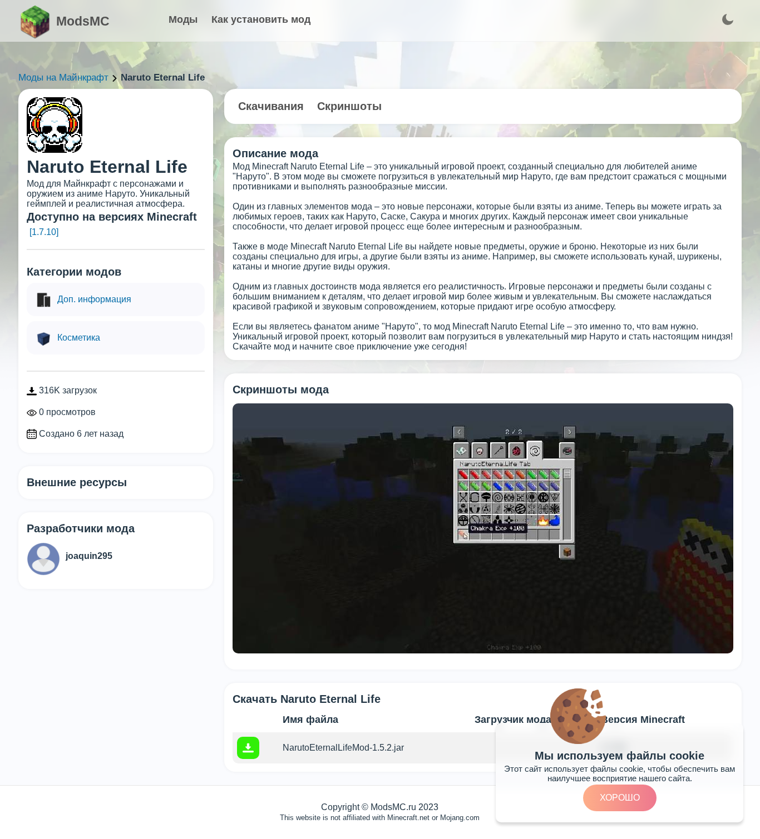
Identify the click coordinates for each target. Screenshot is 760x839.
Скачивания (271, 106)
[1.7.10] (43, 232)
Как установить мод (260, 19)
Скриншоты (349, 106)
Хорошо (620, 797)
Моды (183, 19)
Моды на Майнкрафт (63, 77)
